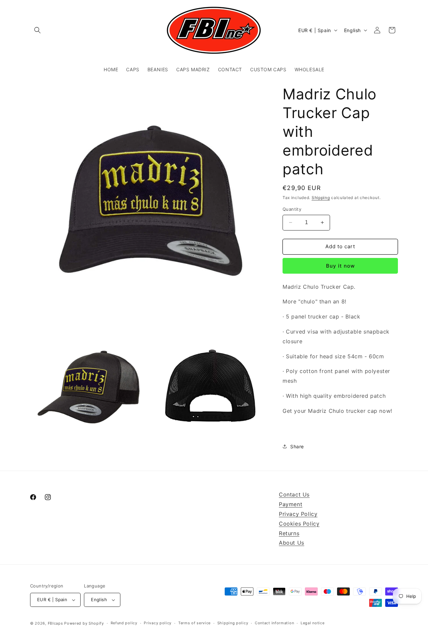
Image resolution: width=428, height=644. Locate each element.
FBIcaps (55, 623)
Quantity (292, 209)
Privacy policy (158, 623)
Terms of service (194, 623)
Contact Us (294, 494)
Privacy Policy (298, 514)
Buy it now (340, 266)
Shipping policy (232, 623)
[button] (37, 30)
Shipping (321, 197)
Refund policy (124, 623)
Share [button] (297, 446)
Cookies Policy (299, 523)
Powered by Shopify (84, 623)
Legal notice (312, 623)
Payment (290, 504)
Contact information (274, 623)
